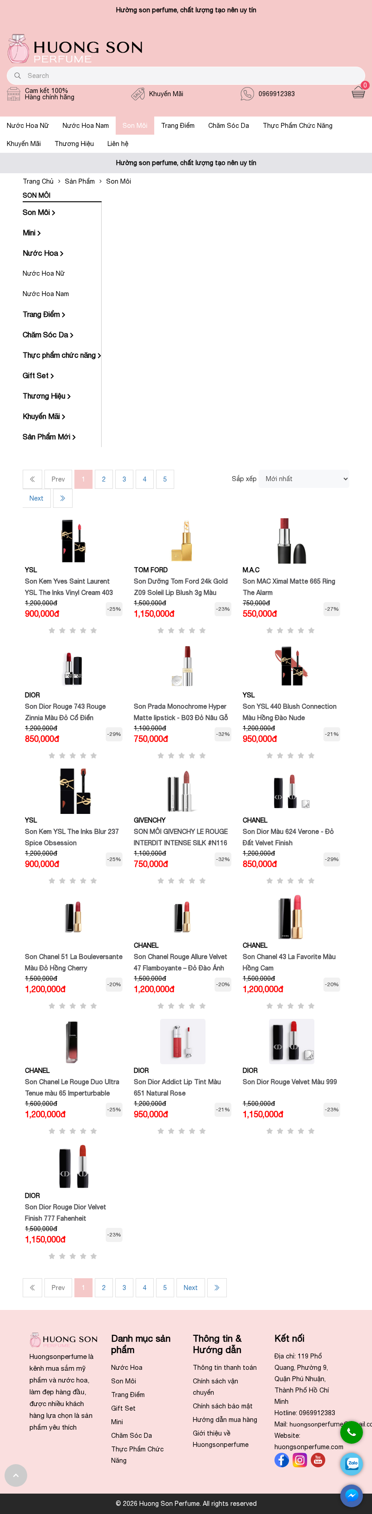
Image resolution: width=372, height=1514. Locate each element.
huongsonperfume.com (308, 1447)
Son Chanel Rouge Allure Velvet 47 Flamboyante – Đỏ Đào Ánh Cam (180, 968)
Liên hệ (118, 143)
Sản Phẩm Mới (47, 437)
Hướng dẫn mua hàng (225, 1419)
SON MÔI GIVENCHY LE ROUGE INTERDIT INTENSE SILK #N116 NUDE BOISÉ (181, 843)
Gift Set (36, 375)
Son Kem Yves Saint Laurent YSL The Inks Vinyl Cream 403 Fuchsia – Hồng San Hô (69, 593)
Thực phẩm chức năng (60, 355)
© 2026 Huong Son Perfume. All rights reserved (186, 1503)
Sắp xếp (244, 478)
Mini (30, 233)
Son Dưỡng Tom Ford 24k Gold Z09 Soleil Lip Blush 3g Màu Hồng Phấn (181, 593)
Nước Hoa (41, 253)
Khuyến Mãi (24, 143)
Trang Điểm (178, 125)
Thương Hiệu (74, 143)
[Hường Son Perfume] (75, 60)
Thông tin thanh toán (225, 1367)
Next (36, 498)
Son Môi (134, 125)
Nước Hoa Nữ (28, 125)
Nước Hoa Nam (86, 125)
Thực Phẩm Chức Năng (298, 125)
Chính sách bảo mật (223, 1406)
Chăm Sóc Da (228, 125)
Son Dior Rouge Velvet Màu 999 (290, 1082)
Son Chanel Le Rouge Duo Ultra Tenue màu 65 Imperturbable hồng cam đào (72, 1093)
